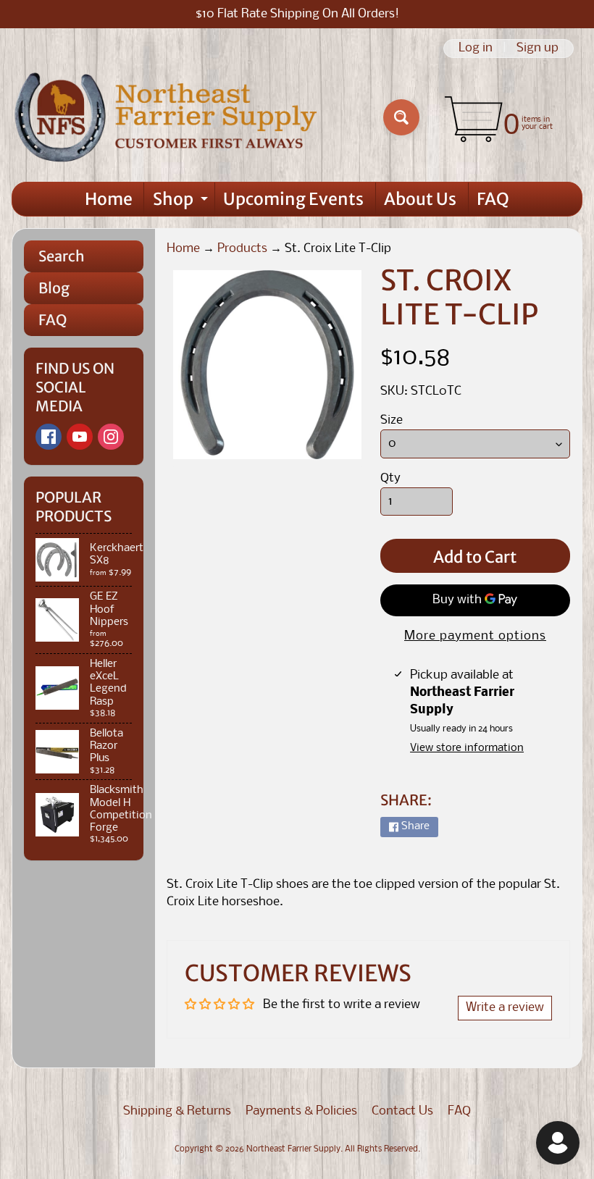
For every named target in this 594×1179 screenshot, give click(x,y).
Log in (476, 48)
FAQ (493, 198)
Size (391, 420)
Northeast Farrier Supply (293, 1149)
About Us (420, 198)
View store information (467, 748)
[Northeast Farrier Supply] (169, 117)
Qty (390, 478)
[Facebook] (48, 437)
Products (242, 249)
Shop (182, 202)
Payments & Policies (301, 1111)
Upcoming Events (293, 198)
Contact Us (402, 1111)
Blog (54, 288)
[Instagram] (111, 437)
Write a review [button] (505, 1008)
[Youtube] (80, 437)
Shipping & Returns (177, 1111)
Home (109, 198)
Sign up (537, 48)
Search (61, 256)
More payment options (475, 636)
